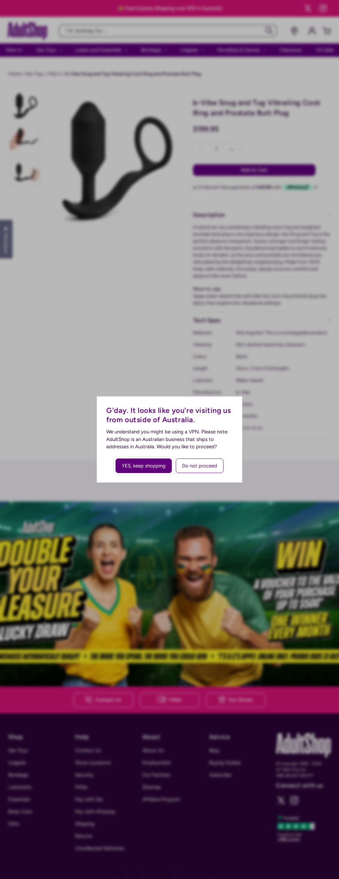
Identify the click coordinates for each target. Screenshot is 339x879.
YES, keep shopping (144, 466)
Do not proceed (199, 466)
